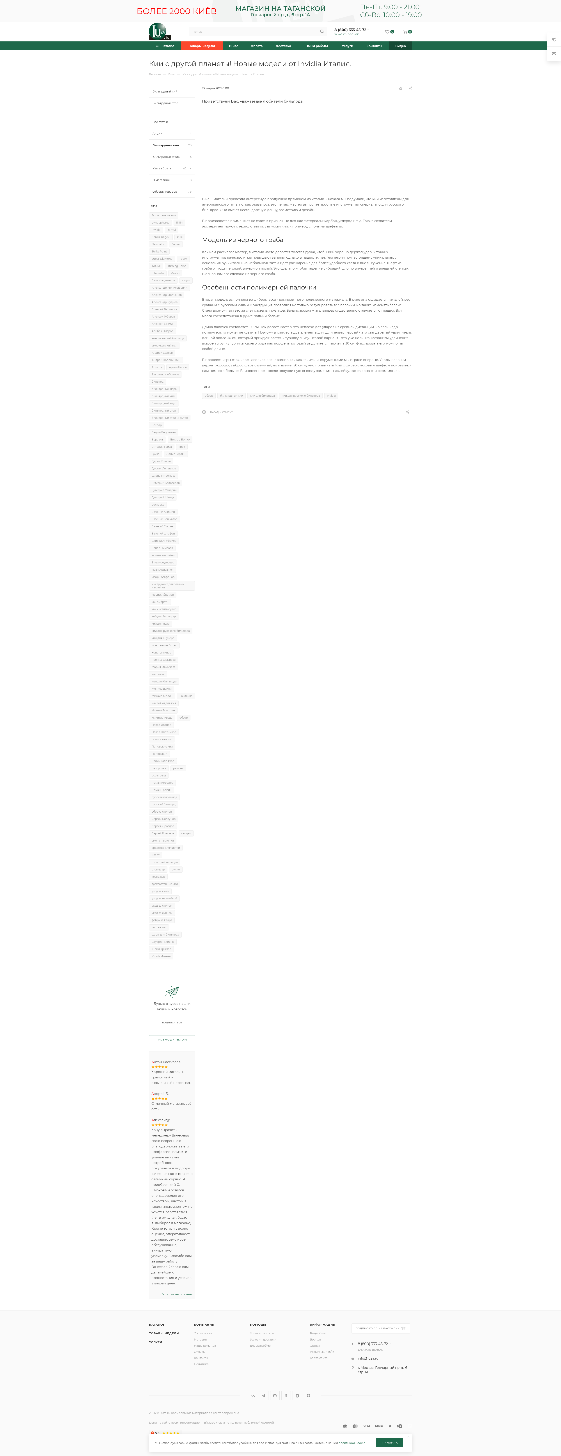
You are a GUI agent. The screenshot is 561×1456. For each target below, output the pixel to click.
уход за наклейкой (164, 898)
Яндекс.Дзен (308, 1395)
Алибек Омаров (162, 331)
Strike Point (159, 251)
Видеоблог (318, 1333)
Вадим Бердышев (164, 432)
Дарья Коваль (161, 461)
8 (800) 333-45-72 (350, 30)
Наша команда (205, 1345)
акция (186, 280)
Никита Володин (163, 710)
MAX (297, 1395)
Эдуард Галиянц (163, 941)
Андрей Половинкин (166, 360)
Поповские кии (162, 746)
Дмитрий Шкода (163, 497)
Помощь (258, 1324)
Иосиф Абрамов (163, 594)
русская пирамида (164, 797)
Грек (182, 446)
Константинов (161, 652)
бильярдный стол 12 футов (170, 417)
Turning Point (177, 266)
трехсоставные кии (165, 884)
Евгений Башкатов (164, 519)
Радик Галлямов (163, 761)
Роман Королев (162, 782)
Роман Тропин (162, 790)
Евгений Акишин (163, 511)
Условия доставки (263, 1339)
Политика (201, 1364)
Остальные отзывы (176, 1294)
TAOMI (156, 266)
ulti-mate (158, 273)
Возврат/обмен (261, 1345)
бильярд (157, 381)
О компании (203, 1333)
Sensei (176, 244)
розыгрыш (159, 775)
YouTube (275, 1395)
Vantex (175, 273)
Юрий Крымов (161, 949)
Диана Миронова (164, 475)
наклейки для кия (164, 703)
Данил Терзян (175, 454)
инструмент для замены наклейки (168, 585)
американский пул (164, 345)
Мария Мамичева (164, 667)
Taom (183, 258)
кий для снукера (163, 638)
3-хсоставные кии (164, 215)
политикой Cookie (352, 1443)
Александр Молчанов (167, 295)
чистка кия (159, 927)
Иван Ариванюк (162, 569)
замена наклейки (163, 555)
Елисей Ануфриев (164, 540)
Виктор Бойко (180, 439)
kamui (171, 229)
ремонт (178, 768)
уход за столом (162, 905)
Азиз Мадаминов (163, 280)
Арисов (157, 367)
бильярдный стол (164, 410)
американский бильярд (168, 338)
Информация (323, 1324)
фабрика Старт (162, 920)
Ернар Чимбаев (162, 548)
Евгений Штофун (163, 533)
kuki (180, 237)
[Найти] (322, 31)
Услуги (155, 1342)
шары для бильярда (165, 934)
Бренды (315, 1339)
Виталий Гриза (162, 446)
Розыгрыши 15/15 (322, 1351)
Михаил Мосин (162, 696)
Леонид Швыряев (164, 659)
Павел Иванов (161, 724)
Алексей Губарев (163, 316)
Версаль (157, 439)
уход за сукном (162, 912)
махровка (158, 674)
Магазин (200, 1339)
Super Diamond (162, 258)
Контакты (201, 1358)
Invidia (331, 395)
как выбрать (160, 602)
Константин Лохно (164, 645)
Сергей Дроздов (163, 826)
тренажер (158, 876)
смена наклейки (163, 840)
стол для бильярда (165, 862)
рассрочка (159, 768)
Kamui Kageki (161, 237)
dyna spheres (160, 222)
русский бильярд (164, 804)
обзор (209, 395)
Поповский (159, 753)
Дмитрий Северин (164, 490)
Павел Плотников (164, 732)
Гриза (155, 454)
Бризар (157, 425)
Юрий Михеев (161, 956)
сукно (176, 869)
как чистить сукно (164, 609)
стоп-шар (158, 869)
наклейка (185, 696)
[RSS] (400, 88)
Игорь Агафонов (163, 577)
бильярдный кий (231, 395)
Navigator (158, 244)
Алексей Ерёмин (163, 323)
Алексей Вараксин (164, 309)
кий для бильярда (262, 395)
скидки (186, 833)
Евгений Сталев (162, 526)
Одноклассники (286, 1395)
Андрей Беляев (162, 352)
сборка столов (162, 811)
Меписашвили (162, 688)
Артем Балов (178, 367)
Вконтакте (252, 1395)
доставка (158, 504)
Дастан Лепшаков (164, 468)
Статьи (315, 1345)
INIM (179, 222)
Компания (204, 1324)
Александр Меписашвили (169, 287)
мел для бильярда (164, 681)
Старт (156, 855)
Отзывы (199, 1351)
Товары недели (164, 1333)
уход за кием (160, 891)
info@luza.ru (368, 1358)
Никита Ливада (162, 717)
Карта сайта (319, 1358)
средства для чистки (166, 847)
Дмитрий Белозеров (166, 483)
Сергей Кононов (163, 833)
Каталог (157, 1324)
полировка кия (162, 739)
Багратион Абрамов (165, 374)
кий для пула (161, 623)
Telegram (263, 1395)
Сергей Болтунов (164, 818)
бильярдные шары (164, 389)
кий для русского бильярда (301, 395)
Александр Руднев (165, 302)
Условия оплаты (262, 1333)
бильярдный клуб (164, 403)
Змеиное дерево (163, 562)
